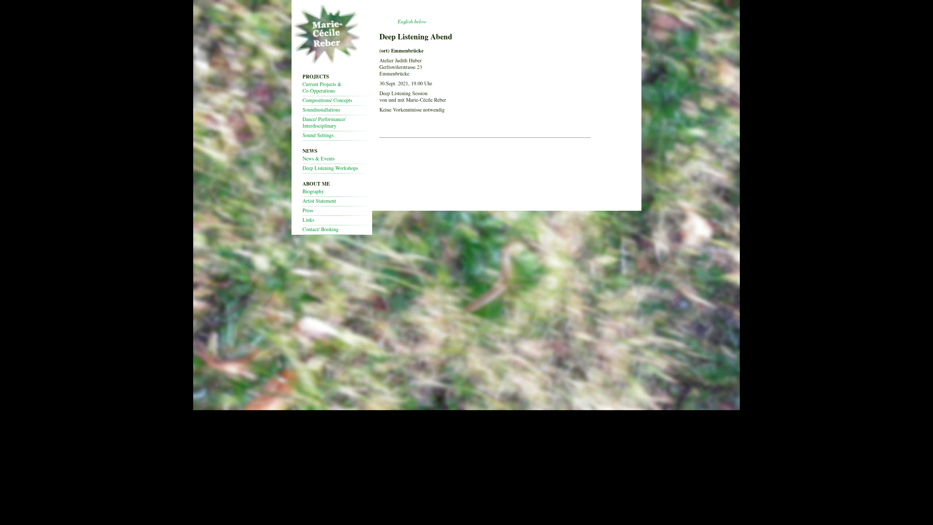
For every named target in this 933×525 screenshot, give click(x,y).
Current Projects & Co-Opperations (321, 87)
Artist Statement (319, 201)
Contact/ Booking (320, 229)
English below (412, 21)
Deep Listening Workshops (330, 168)
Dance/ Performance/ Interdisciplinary (324, 122)
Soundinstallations (321, 109)
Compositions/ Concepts (327, 100)
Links (308, 220)
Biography (313, 191)
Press (307, 210)
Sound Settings (317, 135)
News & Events (318, 158)
